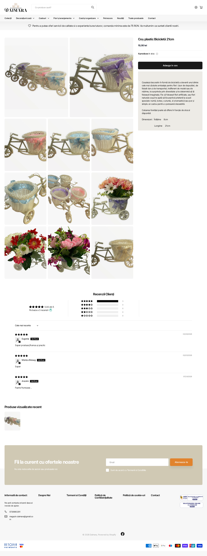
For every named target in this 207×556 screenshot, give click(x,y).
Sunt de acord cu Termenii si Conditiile (128, 470)
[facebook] (123, 534)
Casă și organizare (87, 18)
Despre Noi (44, 495)
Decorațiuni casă (23, 18)
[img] (21, 334)
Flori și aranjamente (62, 18)
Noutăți (120, 18)
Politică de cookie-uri (134, 495)
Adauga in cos (170, 65)
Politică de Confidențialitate (103, 496)
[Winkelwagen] (201, 7)
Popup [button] (157, 53)
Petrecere (108, 18)
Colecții (8, 18)
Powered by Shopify (107, 534)
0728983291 (14, 512)
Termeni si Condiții (76, 495)
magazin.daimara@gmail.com (21, 518)
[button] (87, 301)
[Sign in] (196, 7)
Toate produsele (136, 18)
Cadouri (42, 18)
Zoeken (93, 7)
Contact (152, 18)
